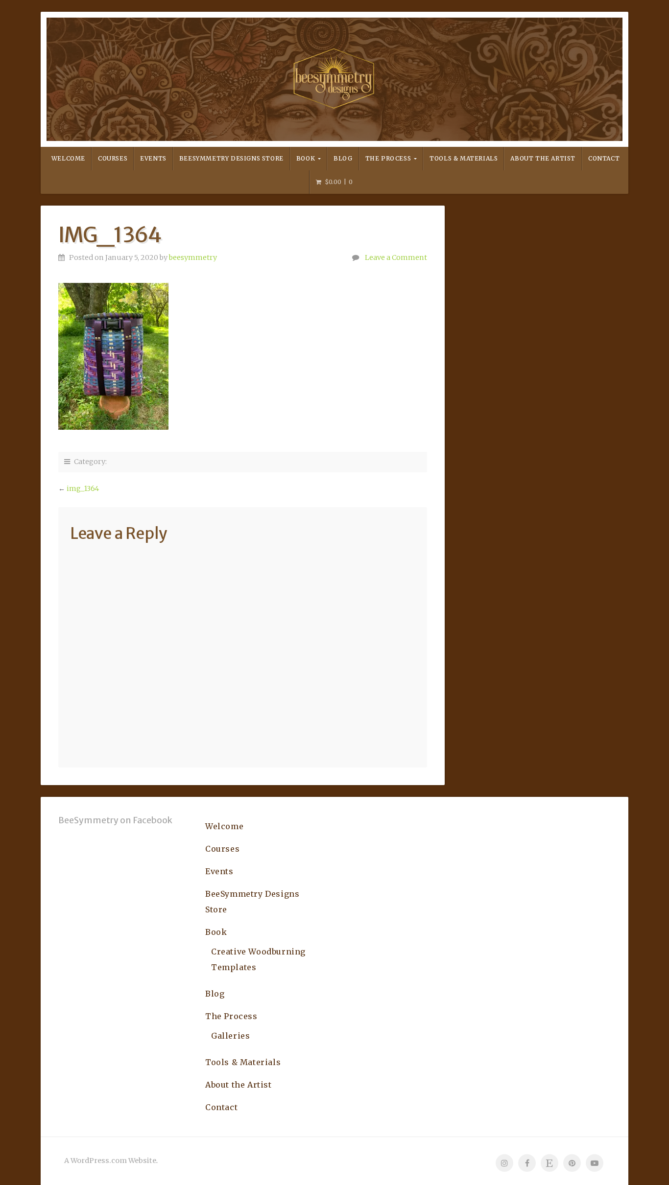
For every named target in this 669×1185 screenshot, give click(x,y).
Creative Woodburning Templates (258, 959)
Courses (112, 158)
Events (153, 158)
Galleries (230, 1036)
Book (305, 158)
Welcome (68, 158)
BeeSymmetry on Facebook (115, 820)
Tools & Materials (464, 158)
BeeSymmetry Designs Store (231, 158)
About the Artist (542, 158)
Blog (343, 158)
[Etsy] (549, 1163)
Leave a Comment (396, 257)
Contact (604, 158)
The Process (388, 158)
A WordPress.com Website (110, 1160)
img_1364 (83, 488)
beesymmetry (193, 257)
